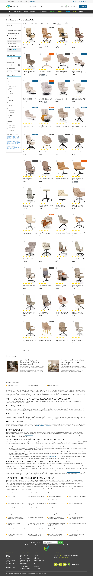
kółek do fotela (29, 435)
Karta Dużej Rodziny (25, 565)
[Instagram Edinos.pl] (60, 565)
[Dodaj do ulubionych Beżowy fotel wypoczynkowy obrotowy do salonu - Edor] (40, 107)
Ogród (26, 11)
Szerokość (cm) (11, 55)
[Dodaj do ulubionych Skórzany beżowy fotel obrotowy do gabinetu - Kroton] (56, 27)
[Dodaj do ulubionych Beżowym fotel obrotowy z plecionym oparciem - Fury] (56, 161)
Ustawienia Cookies (25, 560)
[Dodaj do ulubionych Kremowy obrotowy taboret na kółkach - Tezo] (40, 187)
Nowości (52, 11)
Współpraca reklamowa (12, 561)
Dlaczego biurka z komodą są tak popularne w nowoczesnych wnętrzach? (17, 518)
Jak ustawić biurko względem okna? (36, 517)
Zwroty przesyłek (24, 561)
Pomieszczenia (17, 11)
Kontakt (13, 1)
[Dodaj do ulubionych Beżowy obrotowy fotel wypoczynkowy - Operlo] (73, 294)
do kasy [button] (82, 6)
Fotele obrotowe (11, 496)
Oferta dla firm (10, 563)
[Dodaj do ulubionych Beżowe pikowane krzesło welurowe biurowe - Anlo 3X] (73, 187)
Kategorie (9, 25)
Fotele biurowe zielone (33, 385)
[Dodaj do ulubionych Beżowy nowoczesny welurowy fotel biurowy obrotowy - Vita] (24, 321)
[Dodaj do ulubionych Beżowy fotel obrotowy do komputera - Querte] (56, 241)
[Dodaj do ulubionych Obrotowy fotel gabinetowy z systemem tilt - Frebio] (24, 54)
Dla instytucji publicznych (9, 565)
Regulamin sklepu (38, 558)
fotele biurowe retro (11, 137)
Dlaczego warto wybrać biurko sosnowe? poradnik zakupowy (55, 529)
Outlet (74, 11)
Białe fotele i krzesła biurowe (54, 499)
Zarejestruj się (82, 1)
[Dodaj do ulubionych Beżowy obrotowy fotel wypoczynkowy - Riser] (24, 241)
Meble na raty (23, 563)
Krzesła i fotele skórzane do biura (15, 492)
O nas (8, 1)
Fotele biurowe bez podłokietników (36, 496)
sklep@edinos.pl (33, 1)
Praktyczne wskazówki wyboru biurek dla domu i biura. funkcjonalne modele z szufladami (37, 530)
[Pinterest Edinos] (65, 565)
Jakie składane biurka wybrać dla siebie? (77, 523)
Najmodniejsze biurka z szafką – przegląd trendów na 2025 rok (35, 535)
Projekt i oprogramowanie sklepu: (37, 573)
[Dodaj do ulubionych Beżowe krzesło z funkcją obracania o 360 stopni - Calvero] (56, 214)
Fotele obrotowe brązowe (13, 33)
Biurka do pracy (72, 507)
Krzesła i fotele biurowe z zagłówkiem (16, 507)
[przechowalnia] (62, 6)
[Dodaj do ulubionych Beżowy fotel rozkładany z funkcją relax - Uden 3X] (56, 268)
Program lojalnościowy (39, 557)
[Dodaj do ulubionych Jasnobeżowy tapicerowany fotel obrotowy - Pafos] (40, 241)
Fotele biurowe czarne (12, 43)
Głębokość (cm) (11, 62)
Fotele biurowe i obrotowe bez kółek (16, 503)
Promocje (60, 11)
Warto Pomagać (10, 560)
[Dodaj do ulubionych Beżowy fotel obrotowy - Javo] (73, 241)
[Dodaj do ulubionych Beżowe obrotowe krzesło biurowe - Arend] (40, 268)
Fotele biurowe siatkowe (74, 499)
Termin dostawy (24, 557)
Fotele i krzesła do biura (33, 492)
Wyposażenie (43, 11)
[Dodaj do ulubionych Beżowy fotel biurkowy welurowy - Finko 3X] (40, 134)
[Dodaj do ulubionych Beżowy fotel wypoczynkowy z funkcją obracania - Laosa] (40, 214)
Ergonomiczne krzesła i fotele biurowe (77, 496)
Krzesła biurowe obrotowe (54, 507)
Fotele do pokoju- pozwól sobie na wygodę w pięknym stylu (76, 513)
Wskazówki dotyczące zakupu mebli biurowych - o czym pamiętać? (36, 513)
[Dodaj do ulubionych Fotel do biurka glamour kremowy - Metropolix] (56, 187)
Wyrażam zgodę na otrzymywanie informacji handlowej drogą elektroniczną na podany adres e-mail (47, 544)
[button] (42, 6)
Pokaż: (54, 23)
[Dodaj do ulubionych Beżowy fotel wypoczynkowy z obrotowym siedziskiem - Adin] (73, 80)
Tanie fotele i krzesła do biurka (55, 492)
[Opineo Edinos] (73, 565)
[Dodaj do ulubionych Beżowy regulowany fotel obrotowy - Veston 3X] (40, 294)
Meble (9, 11)
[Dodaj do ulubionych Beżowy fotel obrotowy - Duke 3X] (40, 161)
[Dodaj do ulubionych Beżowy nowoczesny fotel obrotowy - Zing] (73, 161)
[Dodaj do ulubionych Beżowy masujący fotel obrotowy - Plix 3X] (24, 161)
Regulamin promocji (39, 560)
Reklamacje (36, 566)
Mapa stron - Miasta (39, 565)
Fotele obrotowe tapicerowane (14, 30)
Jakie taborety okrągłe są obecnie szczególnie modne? (76, 535)
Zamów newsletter (36, 542)
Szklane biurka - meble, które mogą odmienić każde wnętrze (76, 529)
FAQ (35, 563)
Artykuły (36, 555)
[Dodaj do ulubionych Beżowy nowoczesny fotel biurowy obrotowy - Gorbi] (24, 294)
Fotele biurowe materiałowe (43, 425)
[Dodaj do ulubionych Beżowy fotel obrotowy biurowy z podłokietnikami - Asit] (24, 134)
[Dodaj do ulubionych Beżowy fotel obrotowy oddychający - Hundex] (24, 187)
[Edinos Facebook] (56, 565)
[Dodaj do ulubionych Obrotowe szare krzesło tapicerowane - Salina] (56, 134)
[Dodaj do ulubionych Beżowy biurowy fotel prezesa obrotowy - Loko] (24, 27)
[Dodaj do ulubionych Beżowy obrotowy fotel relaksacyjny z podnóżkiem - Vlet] (73, 54)
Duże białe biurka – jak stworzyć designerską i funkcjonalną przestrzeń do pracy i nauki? (56, 518)
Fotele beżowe (31, 499)
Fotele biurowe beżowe (12, 41)
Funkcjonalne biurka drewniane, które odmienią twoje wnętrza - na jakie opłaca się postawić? (57, 524)
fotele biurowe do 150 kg (12, 136)
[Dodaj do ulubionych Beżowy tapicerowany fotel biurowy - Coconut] (24, 268)
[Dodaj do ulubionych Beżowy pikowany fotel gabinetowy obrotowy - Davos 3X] (56, 321)
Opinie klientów (24, 566)
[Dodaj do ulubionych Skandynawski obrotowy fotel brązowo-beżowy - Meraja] (56, 294)
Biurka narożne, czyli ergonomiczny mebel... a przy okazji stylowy (56, 513)
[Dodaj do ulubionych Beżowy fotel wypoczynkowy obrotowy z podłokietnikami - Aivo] (40, 80)
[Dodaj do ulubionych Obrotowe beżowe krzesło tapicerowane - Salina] (73, 134)
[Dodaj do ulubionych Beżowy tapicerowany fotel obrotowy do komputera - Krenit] (73, 107)
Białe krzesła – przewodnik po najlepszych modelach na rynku (55, 535)
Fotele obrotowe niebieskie (13, 46)
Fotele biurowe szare (11, 38)
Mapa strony (37, 568)
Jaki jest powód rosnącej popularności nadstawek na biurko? (16, 529)
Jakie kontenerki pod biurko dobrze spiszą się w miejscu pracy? (76, 518)
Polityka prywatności (25, 558)
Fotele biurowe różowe (13, 385)
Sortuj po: (36, 23)
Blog (7, 555)
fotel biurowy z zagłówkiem (55, 456)
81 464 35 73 (60, 555)
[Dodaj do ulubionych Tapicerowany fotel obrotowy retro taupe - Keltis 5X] (73, 214)
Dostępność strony (25, 568)
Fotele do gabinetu (73, 492)
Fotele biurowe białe (11, 35)
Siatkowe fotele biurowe (73, 472)
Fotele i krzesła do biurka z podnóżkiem (37, 507)
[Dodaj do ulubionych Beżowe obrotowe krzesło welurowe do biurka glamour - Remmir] (40, 321)
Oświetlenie (33, 11)
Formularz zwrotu (10, 567)
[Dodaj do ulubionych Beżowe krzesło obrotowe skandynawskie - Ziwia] (40, 54)
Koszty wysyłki (24, 555)
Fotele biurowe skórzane (12, 28)
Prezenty (80, 11)
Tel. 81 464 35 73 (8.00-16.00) (22, 1)
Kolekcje (67, 11)
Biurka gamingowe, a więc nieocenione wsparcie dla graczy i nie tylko (36, 524)
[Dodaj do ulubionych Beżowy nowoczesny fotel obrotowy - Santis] (73, 268)
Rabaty (35, 561)
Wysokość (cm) (11, 68)
